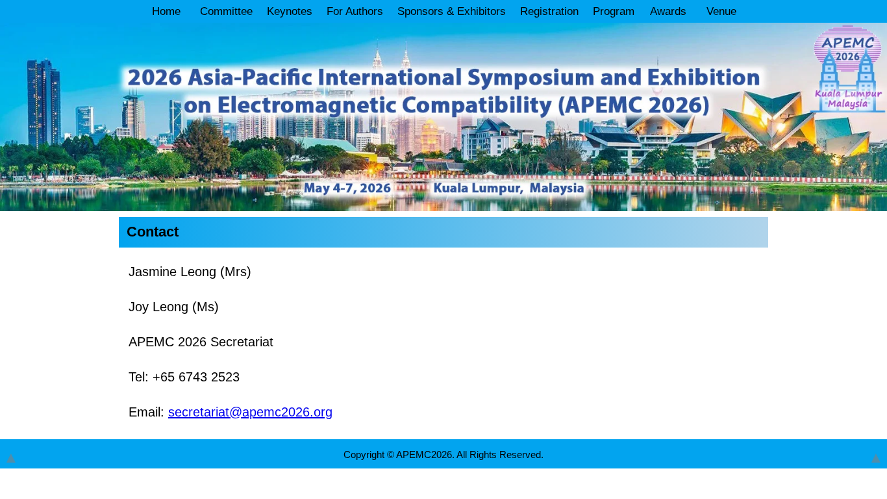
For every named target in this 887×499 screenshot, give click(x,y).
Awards (668, 11)
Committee (226, 11)
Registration (549, 11)
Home (166, 11)
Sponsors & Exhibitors (451, 11)
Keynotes (289, 11)
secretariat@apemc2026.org (250, 412)
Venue (721, 11)
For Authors (355, 11)
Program (613, 11)
